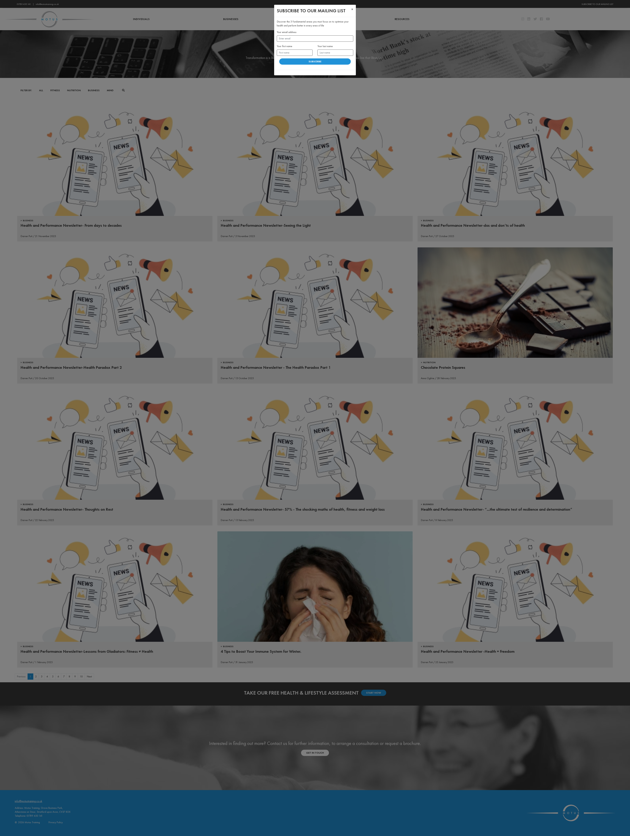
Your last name (325, 46)
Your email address (286, 32)
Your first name (284, 46)
